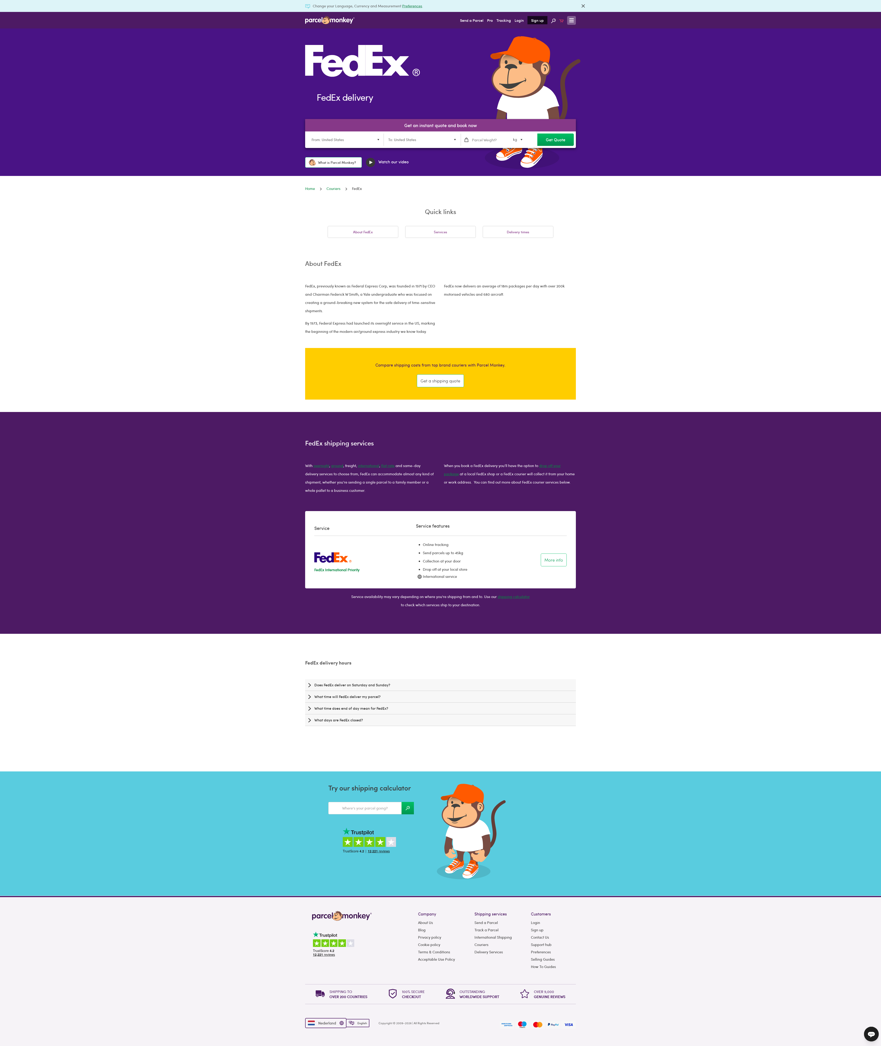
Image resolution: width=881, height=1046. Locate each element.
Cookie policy (429, 944)
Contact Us (540, 937)
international (368, 465)
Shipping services (490, 914)
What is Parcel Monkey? (337, 162)
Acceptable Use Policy (436, 959)
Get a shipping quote (440, 381)
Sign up (537, 20)
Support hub (541, 944)
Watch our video (393, 161)
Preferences (412, 5)
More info (553, 560)
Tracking (503, 20)
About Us (425, 922)
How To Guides (543, 966)
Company (427, 914)
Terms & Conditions (434, 951)
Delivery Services (488, 951)
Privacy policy (429, 937)
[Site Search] (553, 20)
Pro (490, 20)
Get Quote (555, 139)
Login (519, 20)
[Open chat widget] (871, 1034)
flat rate (388, 465)
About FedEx (363, 232)
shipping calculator (514, 596)
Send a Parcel (471, 20)
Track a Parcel (486, 929)
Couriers (481, 944)
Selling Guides (543, 959)
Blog (422, 929)
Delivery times (518, 232)
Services (440, 232)
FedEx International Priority (337, 569)
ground (337, 465)
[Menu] (571, 20)
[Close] (583, 6)
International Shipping (493, 937)
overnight (321, 465)
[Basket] (561, 20)
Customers (541, 914)
